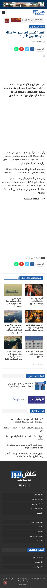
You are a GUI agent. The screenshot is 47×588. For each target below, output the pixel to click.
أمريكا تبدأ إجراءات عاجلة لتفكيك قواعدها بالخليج (24, 437)
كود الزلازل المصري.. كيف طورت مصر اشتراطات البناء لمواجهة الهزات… (26, 420)
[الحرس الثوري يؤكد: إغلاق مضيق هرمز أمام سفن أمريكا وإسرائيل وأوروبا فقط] (13, 342)
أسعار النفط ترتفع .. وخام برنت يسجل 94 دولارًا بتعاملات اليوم (25, 446)
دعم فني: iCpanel (23, 584)
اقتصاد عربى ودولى (37, 26)
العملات (39, 531)
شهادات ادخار (37, 557)
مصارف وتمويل (37, 504)
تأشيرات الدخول (35, 258)
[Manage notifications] (5, 583)
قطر (27, 258)
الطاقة (39, 527)
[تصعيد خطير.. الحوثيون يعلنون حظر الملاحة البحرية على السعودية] (13, 290)
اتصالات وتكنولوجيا (36, 536)
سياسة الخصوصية (23, 580)
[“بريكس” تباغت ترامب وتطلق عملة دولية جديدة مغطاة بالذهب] (34, 316)
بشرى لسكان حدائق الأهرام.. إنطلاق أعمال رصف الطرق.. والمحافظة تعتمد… (24, 455)
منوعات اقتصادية (36, 522)
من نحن (5, 578)
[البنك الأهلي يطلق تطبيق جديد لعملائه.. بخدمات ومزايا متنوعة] (40, 386)
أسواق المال (38, 494)
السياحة (39, 540)
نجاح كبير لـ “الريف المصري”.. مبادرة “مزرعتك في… (23, 429)
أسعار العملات (37, 567)
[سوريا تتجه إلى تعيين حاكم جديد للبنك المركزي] (34, 342)
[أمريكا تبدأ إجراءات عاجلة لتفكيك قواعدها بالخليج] (34, 290)
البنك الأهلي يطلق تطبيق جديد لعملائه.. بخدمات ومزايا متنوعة (20, 385)
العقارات (39, 513)
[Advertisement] (23, 123)
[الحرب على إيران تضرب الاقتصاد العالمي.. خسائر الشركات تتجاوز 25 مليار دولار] (13, 316)
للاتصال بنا (12, 578)
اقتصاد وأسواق (37, 499)
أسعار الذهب (38, 562)
